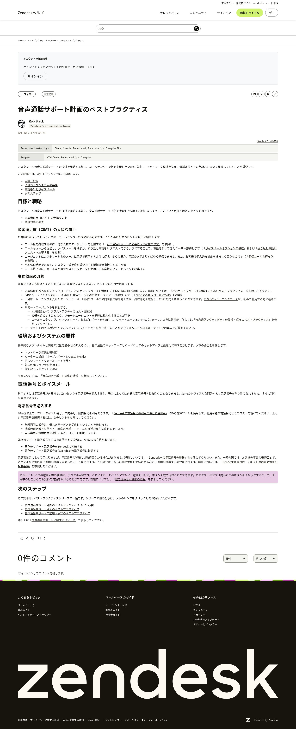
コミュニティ (198, 13)
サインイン (224, 13)
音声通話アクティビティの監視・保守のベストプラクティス (232, 319)
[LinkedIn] (254, 94)
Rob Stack (36, 121)
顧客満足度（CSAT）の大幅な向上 (46, 218)
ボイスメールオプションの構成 (224, 248)
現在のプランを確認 (267, 141)
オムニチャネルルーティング (146, 328)
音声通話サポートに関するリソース (53, 520)
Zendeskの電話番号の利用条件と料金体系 (140, 413)
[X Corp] (261, 94)
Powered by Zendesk (266, 720)
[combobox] (235, 558)
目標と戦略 (31, 181)
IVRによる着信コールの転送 (152, 295)
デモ (271, 13)
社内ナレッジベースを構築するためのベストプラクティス (207, 291)
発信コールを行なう (261, 256)
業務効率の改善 (34, 222)
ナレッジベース (169, 13)
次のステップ (33, 193)
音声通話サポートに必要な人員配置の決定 (133, 244)
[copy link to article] (275, 94)
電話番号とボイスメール (40, 189)
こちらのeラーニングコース (221, 299)
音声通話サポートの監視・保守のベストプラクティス (57, 513)
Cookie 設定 (93, 720)
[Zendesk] (148, 674)
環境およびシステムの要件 (41, 185)
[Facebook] (268, 94)
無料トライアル (249, 13)
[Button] (22, 538)
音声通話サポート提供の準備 (60, 376)
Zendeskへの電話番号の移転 (166, 457)
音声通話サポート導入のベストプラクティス (52, 509)
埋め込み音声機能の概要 (130, 479)
